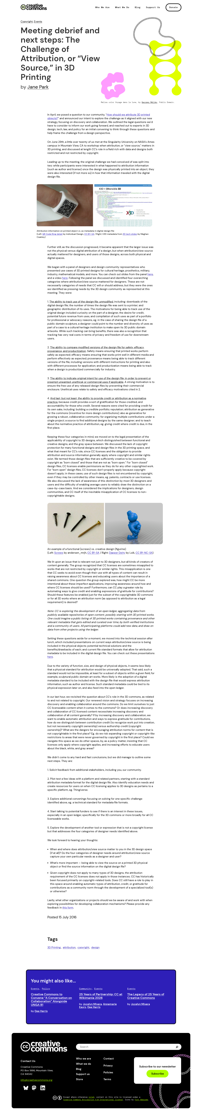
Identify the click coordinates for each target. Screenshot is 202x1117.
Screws (58, 552)
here (150, 274)
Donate (173, 7)
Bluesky (25, 1088)
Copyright (27, 21)
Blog (137, 7)
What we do (83, 1064)
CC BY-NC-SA (144, 552)
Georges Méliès (149, 102)
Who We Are (102, 7)
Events (38, 21)
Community (85, 988)
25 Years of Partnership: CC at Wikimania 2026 (100, 996)
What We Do (122, 7)
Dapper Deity (117, 552)
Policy (46, 988)
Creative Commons (34, 7)
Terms (107, 1079)
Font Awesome (141, 1100)
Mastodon (34, 1088)
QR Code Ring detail (52, 234)
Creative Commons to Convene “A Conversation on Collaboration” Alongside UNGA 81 (51, 999)
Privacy (108, 1065)
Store (79, 1079)
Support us (83, 1074)
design (95, 947)
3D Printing (54, 947)
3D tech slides (130, 234)
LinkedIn (42, 1088)
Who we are (83, 1058)
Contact (108, 1058)
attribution (69, 947)
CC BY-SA (89, 234)
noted (91, 1097)
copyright (83, 947)
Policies (108, 1072)
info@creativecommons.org (36, 1080)
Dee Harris (41, 1011)
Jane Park (38, 87)
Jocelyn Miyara (92, 1004)
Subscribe (157, 1073)
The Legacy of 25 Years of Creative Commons (145, 996)
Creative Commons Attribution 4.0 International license (93, 1100)
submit (177, 1046)
